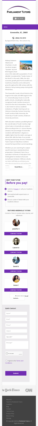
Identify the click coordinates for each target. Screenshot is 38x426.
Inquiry (16, 189)
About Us (8, 399)
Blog (7, 406)
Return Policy (10, 416)
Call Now (19, 18)
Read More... (19, 167)
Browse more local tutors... (20, 297)
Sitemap (8, 418)
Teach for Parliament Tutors (14, 402)
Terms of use (10, 411)
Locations (9, 404)
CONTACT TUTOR (16, 233)
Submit (16, 373)
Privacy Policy (10, 413)
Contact (8, 409)
